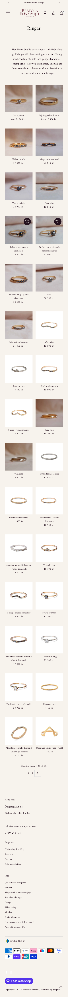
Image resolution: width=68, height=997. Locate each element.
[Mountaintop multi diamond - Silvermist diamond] (18, 731)
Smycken (9, 854)
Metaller (8, 912)
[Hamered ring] (49, 687)
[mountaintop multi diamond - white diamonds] (18, 548)
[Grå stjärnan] (18, 98)
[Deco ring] (49, 186)
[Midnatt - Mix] (18, 142)
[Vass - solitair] (18, 186)
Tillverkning (10, 907)
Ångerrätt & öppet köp (15, 927)
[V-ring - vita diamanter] (18, 413)
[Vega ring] (49, 413)
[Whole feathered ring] (49, 457)
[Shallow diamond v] (49, 369)
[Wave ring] (49, 325)
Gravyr (8, 903)
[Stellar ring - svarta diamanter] (18, 230)
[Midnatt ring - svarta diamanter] (18, 278)
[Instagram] (11, 973)
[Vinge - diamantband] (49, 142)
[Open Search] (45, 13)
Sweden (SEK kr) (17, 941)
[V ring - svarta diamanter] (18, 595)
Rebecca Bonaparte (30, 990)
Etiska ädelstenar (12, 917)
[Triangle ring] (18, 369)
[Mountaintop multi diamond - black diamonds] (18, 639)
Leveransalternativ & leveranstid (19, 922)
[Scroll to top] (60, 987)
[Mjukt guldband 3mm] (49, 98)
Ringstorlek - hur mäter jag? (18, 893)
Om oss (8, 859)
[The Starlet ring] (49, 639)
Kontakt (8, 888)
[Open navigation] (8, 13)
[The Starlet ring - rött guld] (18, 687)
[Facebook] (6, 973)
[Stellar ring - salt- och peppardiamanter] (49, 230)
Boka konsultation (13, 864)
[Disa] (49, 278)
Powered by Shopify (50, 990)
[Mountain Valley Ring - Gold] (49, 731)
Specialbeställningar (13, 898)
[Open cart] (61, 13)
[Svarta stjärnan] (49, 595)
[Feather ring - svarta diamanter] (49, 500)
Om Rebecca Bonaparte (15, 883)
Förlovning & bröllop (14, 849)
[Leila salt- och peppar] (18, 325)
